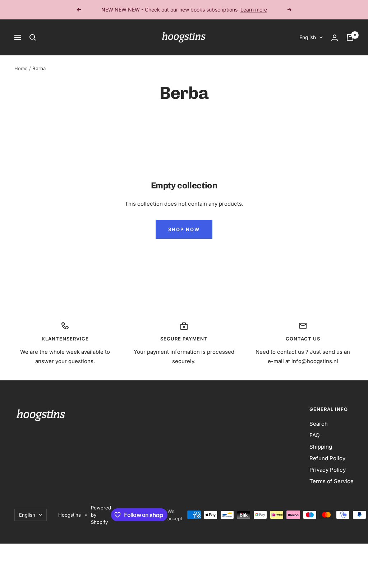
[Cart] (350, 37)
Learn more (253, 9)
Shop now (184, 229)
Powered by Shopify (101, 515)
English (307, 37)
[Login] (334, 38)
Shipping (320, 446)
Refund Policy (327, 458)
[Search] (32, 37)
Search (318, 423)
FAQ (314, 435)
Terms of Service (331, 481)
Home (21, 68)
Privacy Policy (327, 469)
